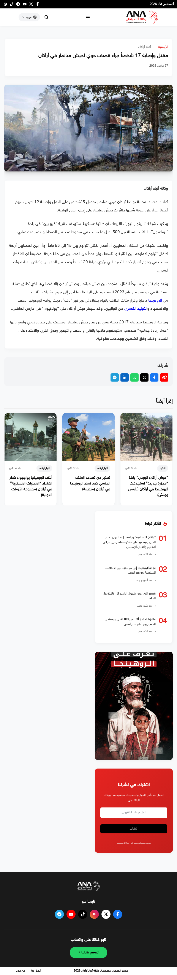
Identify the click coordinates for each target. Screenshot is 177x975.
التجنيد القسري (135, 308)
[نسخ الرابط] (164, 377)
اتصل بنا (36, 971)
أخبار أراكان (144, 47)
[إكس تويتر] (31, 5)
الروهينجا (155, 300)
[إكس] (106, 914)
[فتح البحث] (46, 17)
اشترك (134, 829)
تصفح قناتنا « (88, 952)
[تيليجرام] (18, 5)
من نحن (20, 971)
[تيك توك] (12, 5)
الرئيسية (163, 47)
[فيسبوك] (38, 5)
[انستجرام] (5, 5)
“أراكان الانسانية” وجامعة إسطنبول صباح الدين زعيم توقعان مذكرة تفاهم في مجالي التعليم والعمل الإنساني (129, 542)
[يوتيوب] (25, 5)
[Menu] (87, 17)
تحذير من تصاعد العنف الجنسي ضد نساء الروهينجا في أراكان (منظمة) (90, 483)
